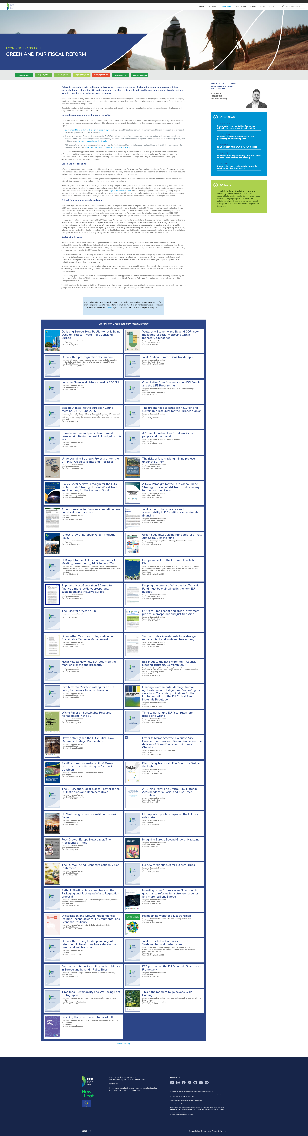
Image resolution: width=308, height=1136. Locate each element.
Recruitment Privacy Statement (213, 1131)
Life (86, 1103)
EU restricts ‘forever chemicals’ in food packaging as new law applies (235, 137)
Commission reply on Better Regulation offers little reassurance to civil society (236, 127)
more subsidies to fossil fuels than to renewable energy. (108, 147)
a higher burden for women (119, 190)
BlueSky (195, 1082)
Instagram (178, 1082)
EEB (89, 1081)
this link (109, 307)
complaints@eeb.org (132, 1090)
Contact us (113, 1084)
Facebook (201, 1082)
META (88, 1094)
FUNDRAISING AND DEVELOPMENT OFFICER (237, 147)
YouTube (207, 1082)
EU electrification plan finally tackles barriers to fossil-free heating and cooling (239, 156)
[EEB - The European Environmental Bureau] (11, 6)
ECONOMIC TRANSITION (23, 48)
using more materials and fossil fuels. (91, 141)
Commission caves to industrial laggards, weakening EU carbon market (237, 167)
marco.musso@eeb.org (219, 98)
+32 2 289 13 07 (216, 96)
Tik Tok (184, 1082)
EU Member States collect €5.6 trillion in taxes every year (88, 130)
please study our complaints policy (143, 1088)
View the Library (123, 1043)
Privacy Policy (194, 1131)
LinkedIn (172, 1082)
